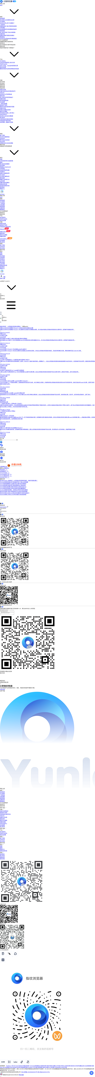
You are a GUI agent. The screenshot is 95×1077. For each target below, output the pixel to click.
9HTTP (13, 1065)
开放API (2, 229)
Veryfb (17, 1065)
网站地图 (21, 1074)
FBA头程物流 (6, 1067)
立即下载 (2, 691)
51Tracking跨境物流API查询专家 (37, 1065)
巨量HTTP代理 (56, 1065)
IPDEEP (21, 1065)
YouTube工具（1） (5, 477)
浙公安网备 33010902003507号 (29, 1072)
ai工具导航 (52, 1067)
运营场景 (2, 257)
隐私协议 (2, 857)
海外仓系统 (46, 1067)
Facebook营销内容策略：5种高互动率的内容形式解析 (14, 489)
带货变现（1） (4, 469)
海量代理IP (3, 236)
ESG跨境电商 (87, 1065)
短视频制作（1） (4, 471)
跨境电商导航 (24, 1067)
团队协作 (2, 233)
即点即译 (2, 242)
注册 (4, 278)
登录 (1, 278)
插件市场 (2, 249)
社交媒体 (2, 201)
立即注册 (2, 689)
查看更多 (6, 468)
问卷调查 (2, 205)
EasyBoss (30, 1067)
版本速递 (2, 262)
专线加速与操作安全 (5, 814)
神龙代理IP (49, 1065)
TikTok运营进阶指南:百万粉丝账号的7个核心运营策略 (14, 482)
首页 (1, 5)
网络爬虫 (2, 209)
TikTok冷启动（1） (5, 472)
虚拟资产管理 (3, 225)
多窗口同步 (3, 231)
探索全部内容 (3, 265)
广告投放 (2, 203)
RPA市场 (2, 248)
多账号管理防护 (4, 811)
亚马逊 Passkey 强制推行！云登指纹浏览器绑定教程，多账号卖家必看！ (19, 480)
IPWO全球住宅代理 (15, 1067)
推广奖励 (2, 245)
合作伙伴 (2, 246)
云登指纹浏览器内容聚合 (14, 326)
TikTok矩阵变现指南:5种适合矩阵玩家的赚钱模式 (13, 488)
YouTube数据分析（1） (6, 475)
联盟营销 (2, 206)
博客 (1, 252)
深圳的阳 (40, 1067)
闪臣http (63, 1065)
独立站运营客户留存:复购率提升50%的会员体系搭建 (13, 491)
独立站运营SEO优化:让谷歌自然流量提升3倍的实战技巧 (14, 493)
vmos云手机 (64, 1067)
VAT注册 (35, 1067)
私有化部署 (3, 220)
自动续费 (2, 240)
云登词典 (2, 263)
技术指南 (2, 256)
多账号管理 (3, 223)
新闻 (1, 254)
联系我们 (2, 187)
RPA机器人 (3, 217)
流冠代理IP (68, 1065)
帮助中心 (2, 188)
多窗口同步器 (3, 817)
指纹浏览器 (3, 326)
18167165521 (3, 507)
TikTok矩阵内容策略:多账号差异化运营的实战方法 (13, 486)
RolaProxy (8, 1065)
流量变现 (2, 208)
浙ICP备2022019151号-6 (43, 1072)
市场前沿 (2, 259)
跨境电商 (2, 200)
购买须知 (2, 858)
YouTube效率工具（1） (6, 474)
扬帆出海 (81, 1065)
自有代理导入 (3, 238)
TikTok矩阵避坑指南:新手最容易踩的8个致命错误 (13, 485)
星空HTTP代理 (75, 1065)
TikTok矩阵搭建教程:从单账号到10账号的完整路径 (13, 483)
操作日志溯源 (3, 234)
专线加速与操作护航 (5, 226)
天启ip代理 (58, 1067)
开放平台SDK (3, 218)
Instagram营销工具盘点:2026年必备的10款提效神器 (13, 494)
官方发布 (2, 260)
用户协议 (2, 855)
